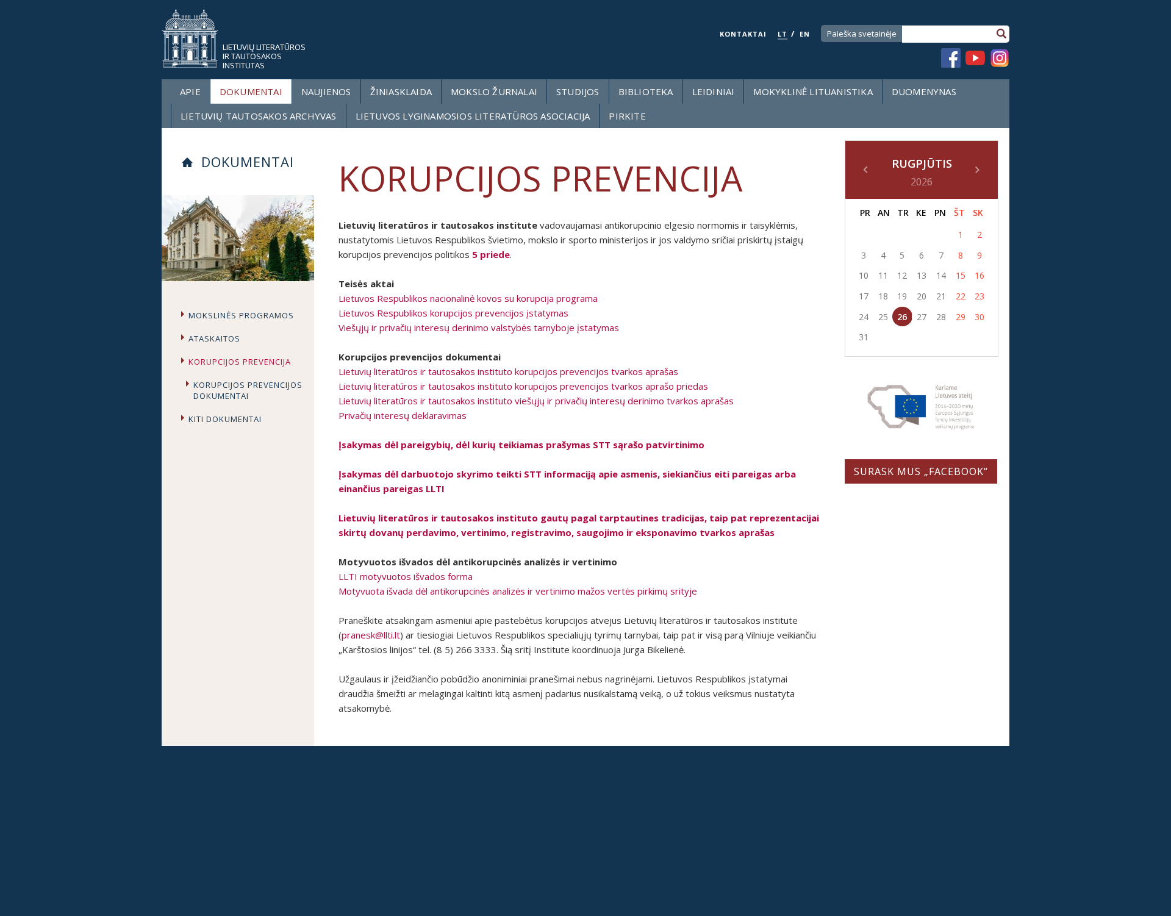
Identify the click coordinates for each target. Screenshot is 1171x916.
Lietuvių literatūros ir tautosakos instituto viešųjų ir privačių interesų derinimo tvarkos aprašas (536, 401)
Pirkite (627, 116)
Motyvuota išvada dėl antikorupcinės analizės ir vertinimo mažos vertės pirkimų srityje (517, 591)
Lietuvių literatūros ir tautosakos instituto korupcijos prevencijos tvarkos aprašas (508, 371)
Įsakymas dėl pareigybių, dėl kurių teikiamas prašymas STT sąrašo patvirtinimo (521, 444)
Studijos (578, 91)
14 (941, 275)
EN (805, 33)
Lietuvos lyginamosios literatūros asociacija (473, 116)
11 (883, 275)
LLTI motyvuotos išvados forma (405, 576)
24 (863, 317)
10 (863, 275)
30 (979, 317)
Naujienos (326, 91)
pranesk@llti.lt (371, 635)
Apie (190, 91)
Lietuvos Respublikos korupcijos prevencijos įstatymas (453, 313)
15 (960, 275)
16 (979, 275)
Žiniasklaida (401, 91)
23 (979, 296)
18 (883, 296)
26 (902, 317)
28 (941, 317)
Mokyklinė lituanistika (812, 91)
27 (921, 317)
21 (941, 296)
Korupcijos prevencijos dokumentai (248, 390)
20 (921, 296)
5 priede (491, 254)
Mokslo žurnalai (494, 91)
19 (902, 296)
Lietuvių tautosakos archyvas (259, 116)
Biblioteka (645, 91)
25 (883, 317)
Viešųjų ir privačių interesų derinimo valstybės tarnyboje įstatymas (478, 327)
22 (960, 296)
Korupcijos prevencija (239, 361)
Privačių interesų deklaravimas (402, 415)
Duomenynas (924, 91)
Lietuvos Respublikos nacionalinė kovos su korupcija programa (468, 298)
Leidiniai (713, 91)
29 (960, 317)
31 (863, 337)
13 (921, 275)
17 (863, 296)
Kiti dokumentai (225, 418)
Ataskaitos (214, 338)
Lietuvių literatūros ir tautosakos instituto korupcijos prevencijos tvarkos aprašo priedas (523, 386)
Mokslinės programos (241, 315)
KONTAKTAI (743, 33)
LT (782, 33)
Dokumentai (251, 91)
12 (902, 275)
